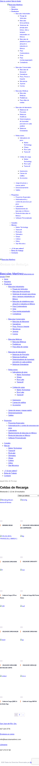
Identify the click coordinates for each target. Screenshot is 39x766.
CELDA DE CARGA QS (29, 665)
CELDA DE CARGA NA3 (30, 631)
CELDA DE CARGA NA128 (10, 631)
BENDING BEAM (7, 525)
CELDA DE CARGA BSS (9, 561)
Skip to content (5, 1)
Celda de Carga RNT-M (30, 701)
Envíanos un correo (7, 734)
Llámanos (3, 745)
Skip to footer (16, 1)
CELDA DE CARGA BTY (30, 561)
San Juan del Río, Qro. (8, 724)
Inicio (2, 481)
